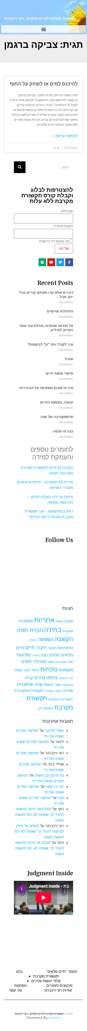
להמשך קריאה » (65, 136)
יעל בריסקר (55, 786)
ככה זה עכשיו (63, 431)
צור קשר (15, 990)
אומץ (59, 621)
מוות (70, 662)
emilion (55, 1017)
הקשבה (64, 638)
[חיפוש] (20, 167)
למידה (35, 655)
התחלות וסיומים (60, 311)
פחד (70, 678)
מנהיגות (60, 662)
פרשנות (62, 678)
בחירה (52, 630)
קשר (58, 685)
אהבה (68, 621)
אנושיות (67, 631)
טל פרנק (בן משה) (49, 775)
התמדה (33, 640)
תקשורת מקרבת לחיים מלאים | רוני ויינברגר (40, 18)
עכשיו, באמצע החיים (56, 402)
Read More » (65, 302)
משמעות (65, 669)
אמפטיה (26, 620)
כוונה (44, 655)
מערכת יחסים (34, 661)
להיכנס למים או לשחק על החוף (44, 84)
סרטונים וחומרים (59, 985)
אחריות (44, 620)
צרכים (39, 677)
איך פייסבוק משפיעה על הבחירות (46, 388)
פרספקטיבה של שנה (56, 417)
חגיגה (52, 648)
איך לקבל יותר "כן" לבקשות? (50, 344)
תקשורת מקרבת (46, 976)
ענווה (18, 670)
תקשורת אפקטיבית (29, 690)
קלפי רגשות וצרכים (46, 981)
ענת (61, 797)
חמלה (54, 654)
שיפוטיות (25, 684)
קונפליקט (67, 685)
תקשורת (49, 691)
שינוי (38, 684)
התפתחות (65, 647)
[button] (43, 29)
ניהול (35, 670)
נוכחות (48, 669)
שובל (69, 359)
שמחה (68, 690)
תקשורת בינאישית (60, 699)
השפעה (45, 639)
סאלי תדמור (54, 730)
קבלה (29, 677)
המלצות (20, 985)
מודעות (24, 655)
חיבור (41, 647)
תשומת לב (45, 708)
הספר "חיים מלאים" (61, 971)
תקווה (58, 691)
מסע (51, 662)
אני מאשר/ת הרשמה (54, 241)
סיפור (26, 670)
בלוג (19, 971)
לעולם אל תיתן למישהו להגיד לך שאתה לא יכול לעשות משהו (39, 814)
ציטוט (51, 677)
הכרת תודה (29, 630)
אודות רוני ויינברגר (58, 990)
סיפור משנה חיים (59, 373)
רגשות (49, 684)
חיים (30, 647)
